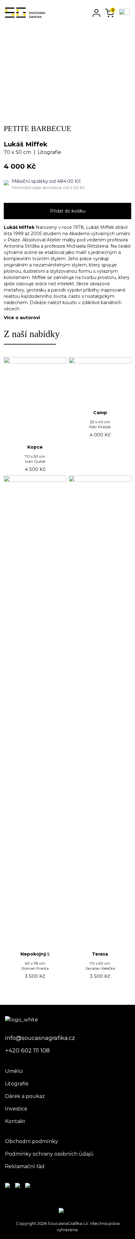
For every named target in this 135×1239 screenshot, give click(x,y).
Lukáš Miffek (25, 144)
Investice (16, 1109)
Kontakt (15, 1121)
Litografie (17, 1084)
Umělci (14, 1071)
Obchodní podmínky (31, 1141)
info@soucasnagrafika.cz (40, 1038)
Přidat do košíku (67, 211)
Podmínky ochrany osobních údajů (49, 1154)
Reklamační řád (25, 1166)
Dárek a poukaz (25, 1096)
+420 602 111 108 (27, 1050)
